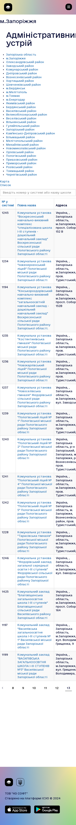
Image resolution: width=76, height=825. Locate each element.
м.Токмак (13, 95)
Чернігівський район (21, 174)
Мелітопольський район (24, 140)
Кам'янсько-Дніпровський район (30, 133)
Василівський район (21, 111)
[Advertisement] (38, 729)
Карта (4, 181)
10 (34, 688)
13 (68, 688)
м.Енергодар (15, 99)
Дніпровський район (21, 73)
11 (45, 688)
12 (57, 688)
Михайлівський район (22, 144)
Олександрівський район (25, 62)
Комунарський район (22, 69)
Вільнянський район (21, 122)
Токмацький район (20, 171)
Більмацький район (20, 137)
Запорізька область (21, 54)
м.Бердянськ (15, 88)
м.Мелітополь (16, 92)
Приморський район (21, 163)
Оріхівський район (20, 152)
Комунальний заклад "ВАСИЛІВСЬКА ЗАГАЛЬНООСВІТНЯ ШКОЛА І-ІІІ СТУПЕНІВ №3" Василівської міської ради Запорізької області (33, 666)
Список (5, 185)
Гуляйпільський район (23, 125)
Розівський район (19, 167)
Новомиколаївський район (26, 148)
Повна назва (26, 205)
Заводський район (20, 65)
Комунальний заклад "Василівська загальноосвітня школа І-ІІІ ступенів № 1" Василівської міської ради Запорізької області (34, 636)
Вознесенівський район (24, 77)
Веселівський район (21, 118)
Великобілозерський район (26, 114)
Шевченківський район (23, 84)
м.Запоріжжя (16, 58)
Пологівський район (21, 155)
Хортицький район (20, 80)
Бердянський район (21, 107)
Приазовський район (21, 159)
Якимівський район (20, 103)
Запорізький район (20, 129)
